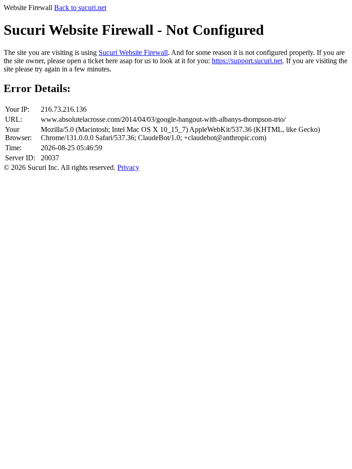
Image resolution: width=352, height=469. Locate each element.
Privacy (128, 167)
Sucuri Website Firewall (133, 52)
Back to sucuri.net (80, 7)
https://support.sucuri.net (247, 61)
